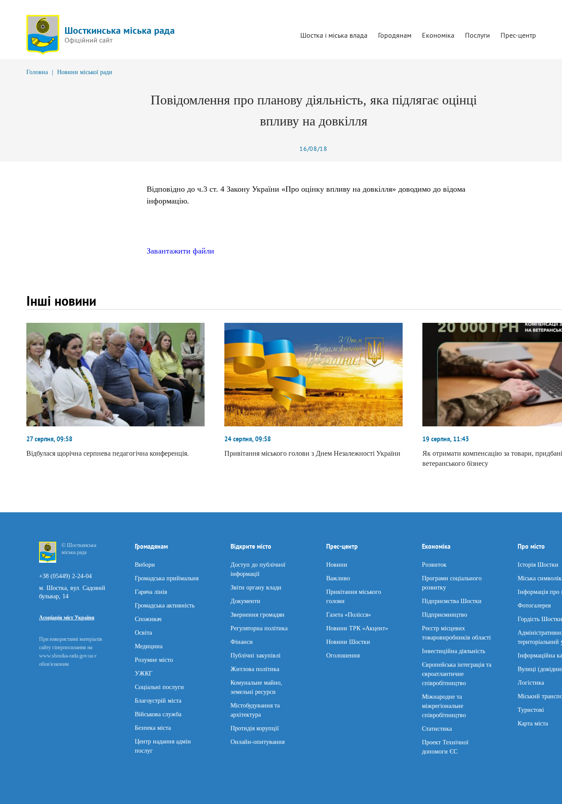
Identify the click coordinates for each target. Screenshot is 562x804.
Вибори (145, 564)
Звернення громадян (258, 614)
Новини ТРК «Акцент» (357, 628)
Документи (245, 601)
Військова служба (158, 714)
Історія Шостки (538, 564)
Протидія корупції (255, 728)
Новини (336, 564)
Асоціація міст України (66, 618)
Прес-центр (518, 35)
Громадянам (151, 546)
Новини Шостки (348, 641)
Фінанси (242, 641)
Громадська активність (165, 605)
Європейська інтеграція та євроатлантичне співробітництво (456, 673)
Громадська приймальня (166, 578)
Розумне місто (154, 659)
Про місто (531, 546)
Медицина (148, 646)
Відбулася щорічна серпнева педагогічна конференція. (107, 453)
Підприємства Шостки (452, 601)
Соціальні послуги (159, 687)
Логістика (531, 682)
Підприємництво (444, 614)
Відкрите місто (251, 546)
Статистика (437, 728)
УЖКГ (143, 673)
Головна (37, 72)
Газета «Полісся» (348, 614)
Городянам (394, 35)
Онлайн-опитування (258, 741)
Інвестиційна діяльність (453, 651)
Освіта (143, 632)
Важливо (338, 578)
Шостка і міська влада (333, 35)
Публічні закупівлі (256, 655)
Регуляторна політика (259, 628)
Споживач (148, 619)
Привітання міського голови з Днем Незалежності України (312, 453)
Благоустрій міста (158, 700)
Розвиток (434, 564)
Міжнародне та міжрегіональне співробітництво (444, 705)
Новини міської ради (84, 72)
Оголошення (343, 655)
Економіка (438, 35)
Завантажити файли (180, 251)
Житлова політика (255, 669)
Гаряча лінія (151, 591)
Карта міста (533, 723)
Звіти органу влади (256, 587)
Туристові (531, 709)
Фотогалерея (534, 605)
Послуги (477, 35)
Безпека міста (153, 727)
